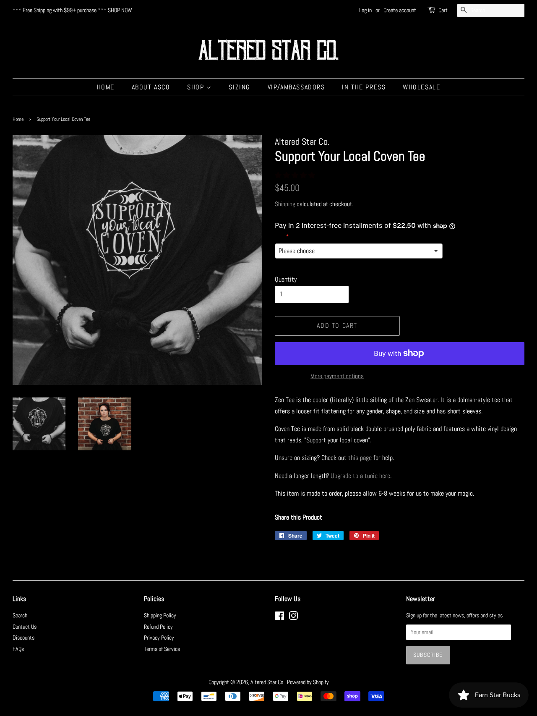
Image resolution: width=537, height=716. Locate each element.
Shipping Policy (160, 615)
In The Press (364, 87)
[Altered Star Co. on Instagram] (293, 617)
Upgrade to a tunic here (360, 475)
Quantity (286, 279)
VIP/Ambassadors (296, 87)
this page (360, 457)
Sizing (239, 87)
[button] (296, 175)
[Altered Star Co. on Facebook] (279, 617)
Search (20, 615)
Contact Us (24, 626)
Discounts (23, 637)
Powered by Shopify (308, 682)
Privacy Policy (159, 637)
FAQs (18, 649)
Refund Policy (158, 626)
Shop (196, 87)
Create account (399, 10)
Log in (365, 10)
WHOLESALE (421, 87)
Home (106, 87)
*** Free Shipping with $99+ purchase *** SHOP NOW (72, 10)
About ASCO (151, 87)
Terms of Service (162, 649)
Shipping (285, 204)
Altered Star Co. (267, 682)
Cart (443, 10)
